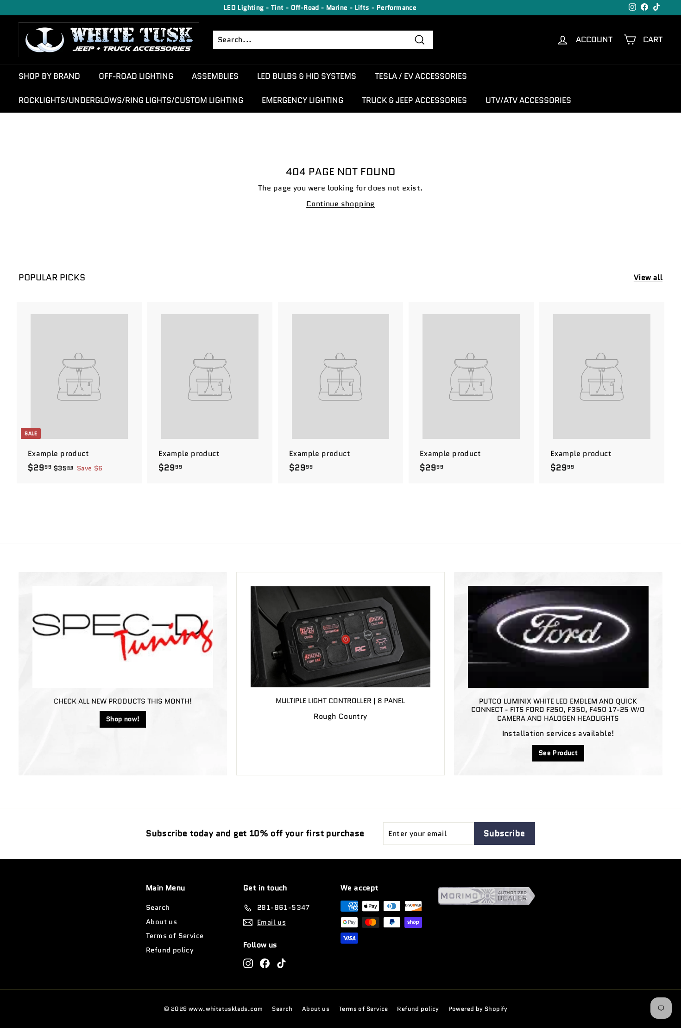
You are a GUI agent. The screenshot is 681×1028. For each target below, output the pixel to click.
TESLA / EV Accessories (421, 76)
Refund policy (170, 950)
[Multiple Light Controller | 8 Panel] (340, 636)
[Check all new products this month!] (122, 636)
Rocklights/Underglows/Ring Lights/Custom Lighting (131, 100)
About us (161, 922)
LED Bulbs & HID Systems (306, 76)
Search (158, 907)
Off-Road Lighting (136, 76)
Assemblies (215, 76)
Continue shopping (340, 203)
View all (648, 277)
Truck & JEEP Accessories (414, 100)
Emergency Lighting (302, 100)
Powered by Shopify (478, 1008)
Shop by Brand (49, 76)
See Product (558, 752)
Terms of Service (174, 936)
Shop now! (123, 718)
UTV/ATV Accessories (528, 100)
